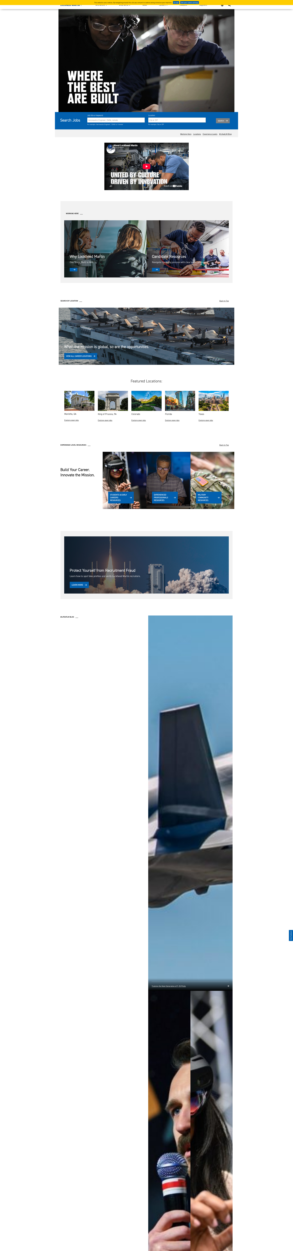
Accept (176, 2)
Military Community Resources (203, 497)
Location (151, 115)
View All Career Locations (79, 356)
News (144, 5)
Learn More (77, 584)
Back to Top (224, 301)
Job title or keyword (95, 115)
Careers (162, 5)
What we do (123, 5)
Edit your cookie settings (189, 2)
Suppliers (203, 5)
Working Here (185, 134)
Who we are (100, 5)
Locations (197, 134)
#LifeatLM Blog (225, 134)
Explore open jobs (71, 420)
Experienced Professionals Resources (161, 497)
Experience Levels (210, 134)
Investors (183, 5)
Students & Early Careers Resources (118, 497)
